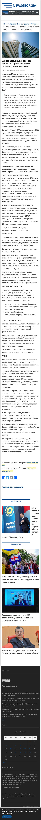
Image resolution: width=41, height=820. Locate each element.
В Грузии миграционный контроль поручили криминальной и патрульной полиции (20, 694)
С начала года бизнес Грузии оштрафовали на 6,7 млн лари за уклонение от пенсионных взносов (20, 699)
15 (30, 749)
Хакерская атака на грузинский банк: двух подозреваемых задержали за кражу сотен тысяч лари (20, 715)
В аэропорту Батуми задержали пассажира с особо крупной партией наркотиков (20, 710)
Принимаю (7, 817)
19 (15, 752)
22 (30, 752)
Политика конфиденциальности (30, 806)
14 (25, 749)
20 (20, 752)
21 (25, 752)
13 (20, 749)
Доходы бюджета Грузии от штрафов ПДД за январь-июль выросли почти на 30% (19, 705)
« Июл (3, 762)
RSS (3, 720)
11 (11, 749)
